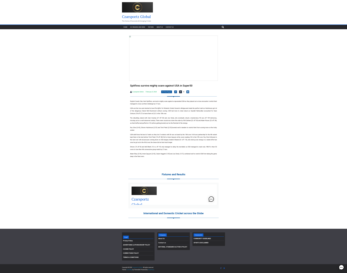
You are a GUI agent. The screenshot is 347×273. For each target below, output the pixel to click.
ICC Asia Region (166, 92)
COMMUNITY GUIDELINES (202, 238)
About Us (160, 27)
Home (125, 27)
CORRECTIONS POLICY (131, 253)
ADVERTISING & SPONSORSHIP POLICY (136, 245)
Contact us (170, 27)
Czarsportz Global (136, 16)
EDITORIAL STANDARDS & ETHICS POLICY (172, 247)
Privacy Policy (128, 241)
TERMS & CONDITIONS (131, 257)
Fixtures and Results (173, 174)
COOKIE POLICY (128, 249)
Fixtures (151, 27)
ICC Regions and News (137, 27)
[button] (341, 267)
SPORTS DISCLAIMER (201, 243)
